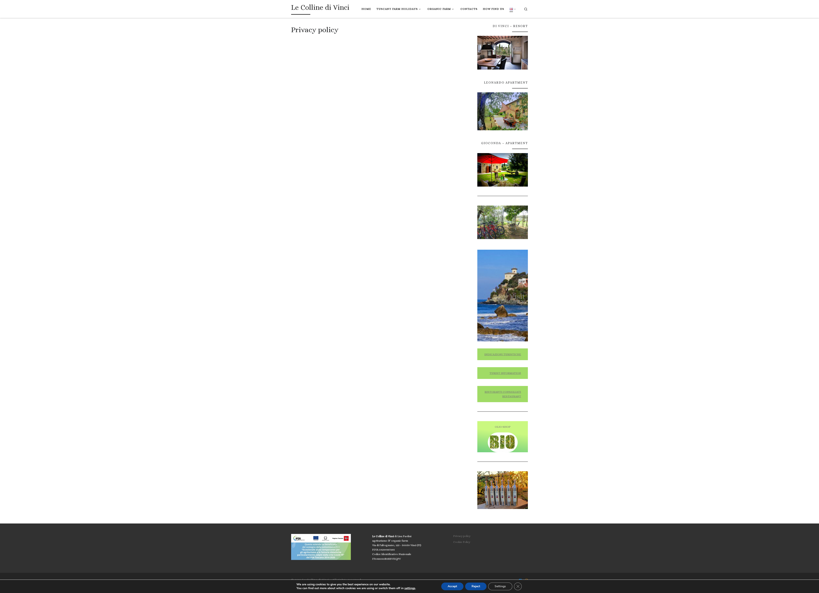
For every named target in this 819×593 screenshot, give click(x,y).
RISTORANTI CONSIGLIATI (503, 391)
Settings (500, 586)
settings (409, 588)
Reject (476, 586)
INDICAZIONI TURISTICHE (502, 354)
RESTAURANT (511, 396)
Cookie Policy (461, 542)
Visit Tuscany (511, 298)
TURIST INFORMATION (505, 373)
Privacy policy (461, 536)
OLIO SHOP (503, 426)
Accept (452, 586)
